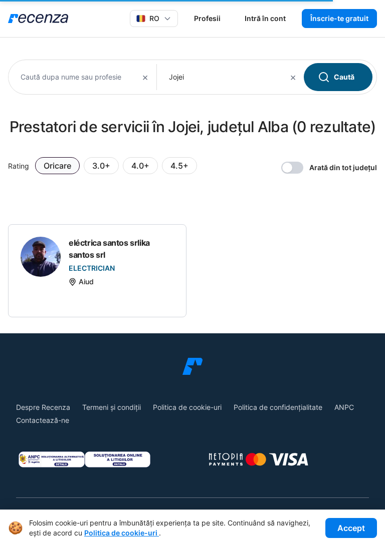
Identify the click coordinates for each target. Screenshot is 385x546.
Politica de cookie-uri (187, 407)
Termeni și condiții (111, 407)
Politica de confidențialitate (278, 407)
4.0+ (140, 166)
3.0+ (101, 166)
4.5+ (179, 166)
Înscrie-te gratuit (339, 18)
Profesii (207, 18)
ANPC (344, 407)
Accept (351, 528)
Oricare (57, 166)
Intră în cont (265, 18)
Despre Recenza (43, 407)
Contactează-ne (42, 420)
